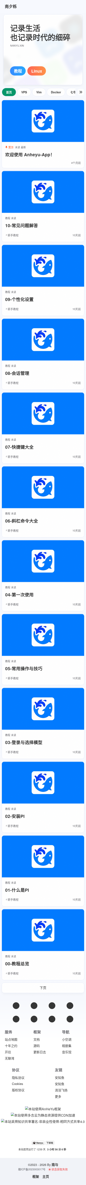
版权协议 (18, 1090)
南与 (55, 1164)
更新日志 (39, 1052)
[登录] (64, 6)
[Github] (16, 1019)
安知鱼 (59, 1077)
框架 (35, 1176)
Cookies (17, 1083)
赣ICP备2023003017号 (32, 1169)
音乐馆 (66, 1052)
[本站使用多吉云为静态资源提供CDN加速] (43, 1115)
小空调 (66, 1039)
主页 (45, 1176)
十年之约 (11, 1045)
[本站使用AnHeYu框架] (43, 1108)
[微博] (34, 1005)
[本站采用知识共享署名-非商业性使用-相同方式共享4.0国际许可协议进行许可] (43, 1121)
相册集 (66, 1045)
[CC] (70, 1019)
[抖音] (52, 1019)
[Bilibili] (34, 1019)
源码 (36, 1045)
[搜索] (75, 6)
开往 (8, 1052)
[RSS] (70, 1005)
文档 (36, 1039)
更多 (58, 1096)
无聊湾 (9, 1058)
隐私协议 (18, 1077)
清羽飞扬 (61, 1090)
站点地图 (11, 1039)
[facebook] (52, 1005)
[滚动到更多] (81, 92)
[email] (16, 1005)
